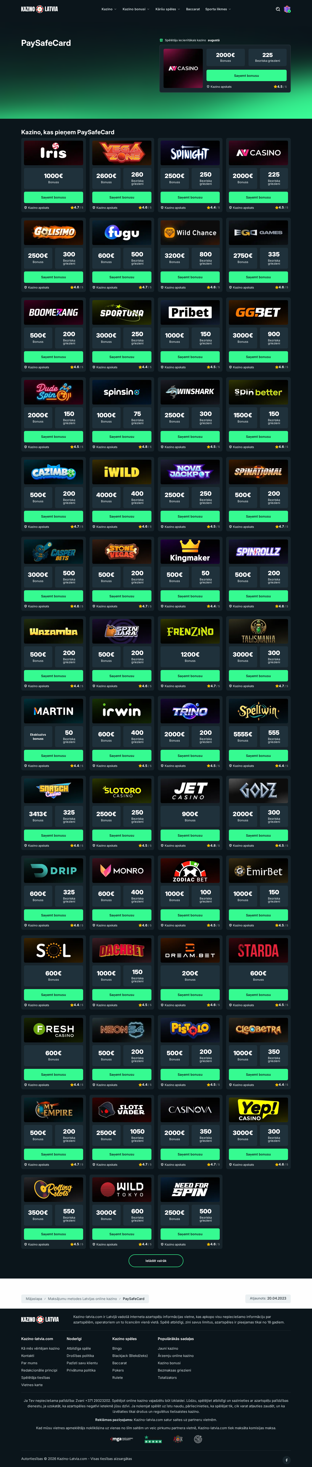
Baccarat (193, 9)
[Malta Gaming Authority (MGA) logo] (121, 1439)
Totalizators (167, 1377)
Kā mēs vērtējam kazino (40, 1348)
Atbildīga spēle (79, 1348)
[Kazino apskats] (183, 68)
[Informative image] (178, 1439)
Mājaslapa (34, 1299)
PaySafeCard (133, 1299)
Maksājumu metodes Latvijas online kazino (82, 1299)
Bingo (117, 1348)
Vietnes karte (32, 1385)
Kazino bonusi (134, 9)
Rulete (117, 1377)
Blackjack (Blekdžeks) (130, 1356)
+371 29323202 (97, 1400)
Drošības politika (80, 1356)
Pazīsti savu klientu (82, 1363)
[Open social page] (287, 1460)
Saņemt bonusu (246, 75)
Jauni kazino (168, 1348)
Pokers (118, 1370)
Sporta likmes (216, 9)
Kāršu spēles (166, 9)
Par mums (29, 1363)
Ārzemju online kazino (176, 1356)
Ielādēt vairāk (156, 1261)
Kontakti (27, 1356)
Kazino (107, 9)
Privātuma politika (81, 1370)
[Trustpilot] (153, 1439)
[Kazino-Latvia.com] (39, 9)
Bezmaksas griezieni (174, 1370)
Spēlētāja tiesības (35, 1377)
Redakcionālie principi (39, 1370)
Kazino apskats (221, 86)
